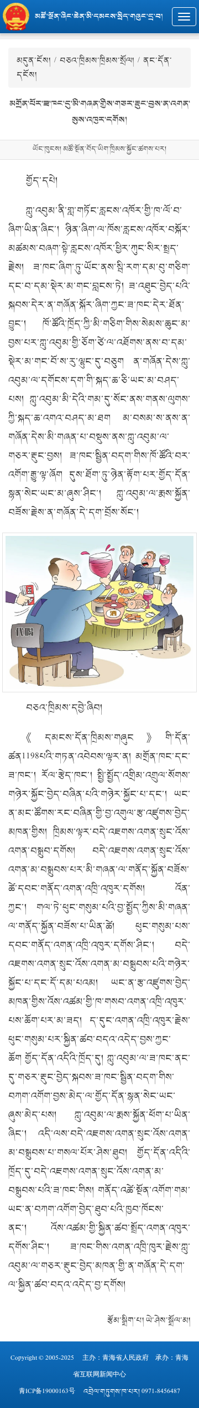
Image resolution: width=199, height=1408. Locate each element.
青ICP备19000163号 (47, 1391)
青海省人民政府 (125, 1358)
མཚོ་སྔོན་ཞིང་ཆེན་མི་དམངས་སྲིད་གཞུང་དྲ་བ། (99, 16)
